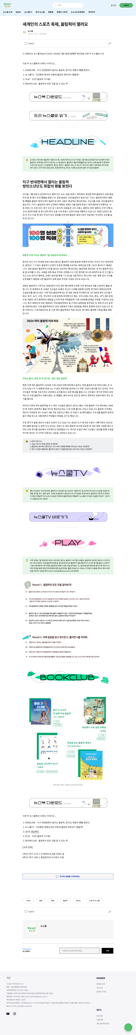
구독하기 (126, 5)
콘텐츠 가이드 (102, 991)
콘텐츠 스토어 (62, 12)
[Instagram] (14, 1014)
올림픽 (65, 900)
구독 (107, 950)
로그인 (113, 5)
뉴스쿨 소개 (7, 12)
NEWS (18, 12)
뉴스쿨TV (28, 12)
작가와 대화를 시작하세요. (69, 876)
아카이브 (91, 12)
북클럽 (50, 12)
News (78, 900)
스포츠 (28, 900)
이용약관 (100, 1020)
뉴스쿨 (44, 926)
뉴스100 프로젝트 (78, 12)
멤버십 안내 (101, 984)
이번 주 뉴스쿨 (94, 900)
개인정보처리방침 (103, 1023)
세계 (52, 900)
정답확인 (35, 831)
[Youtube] (7, 1014)
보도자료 (100, 1016)
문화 (40, 900)
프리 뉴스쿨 (40, 12)
